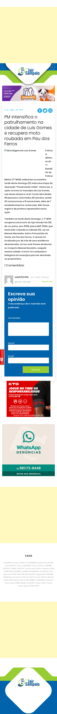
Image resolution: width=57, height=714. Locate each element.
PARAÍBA (49, 574)
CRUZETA (20, 568)
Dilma (39, 568)
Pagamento (41, 574)
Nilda (19, 574)
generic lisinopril (23, 281)
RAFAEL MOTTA (20, 580)
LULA (51, 571)
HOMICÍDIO (8, 571)
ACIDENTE (8, 563)
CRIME (13, 568)
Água (26, 586)
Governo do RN (48, 568)
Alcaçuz (15, 563)
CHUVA (41, 565)
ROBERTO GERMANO (37, 580)
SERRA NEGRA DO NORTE (25, 583)
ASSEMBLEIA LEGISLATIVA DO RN (40, 563)
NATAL (14, 574)
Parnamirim (16, 577)
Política (7, 580)
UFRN (43, 583)
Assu (7, 565)
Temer (38, 583)
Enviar (36, 369)
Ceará (34, 565)
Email (11, 356)
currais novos (30, 568)
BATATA (13, 565)
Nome (11, 343)
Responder (47, 281)
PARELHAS (7, 577)
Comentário (14, 318)
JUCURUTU (44, 571)
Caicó (19, 565)
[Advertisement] (28, 35)
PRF (11, 580)
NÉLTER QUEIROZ (28, 574)
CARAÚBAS (26, 565)
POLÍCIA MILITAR (47, 577)
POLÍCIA (25, 577)
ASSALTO (23, 563)
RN (27, 580)
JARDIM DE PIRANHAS (30, 571)
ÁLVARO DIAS (33, 586)
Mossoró (7, 574)
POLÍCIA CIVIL (34, 577)
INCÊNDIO (17, 571)
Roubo (12, 583)
